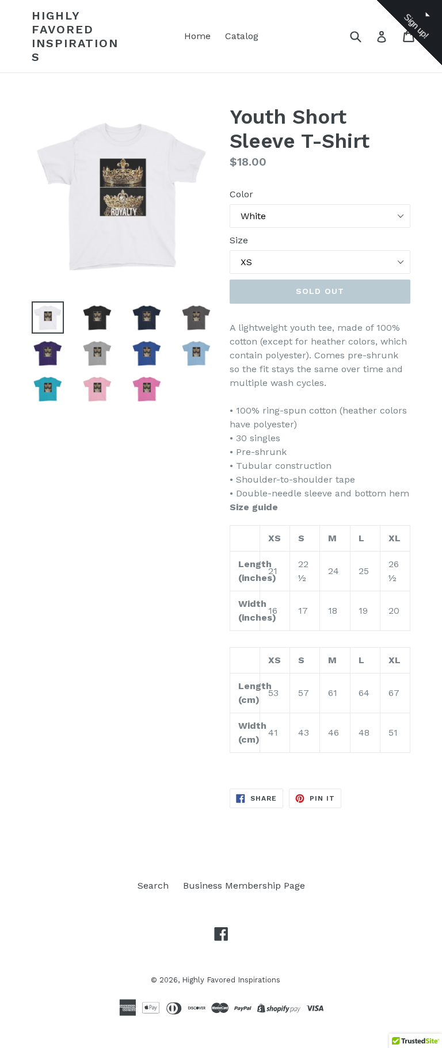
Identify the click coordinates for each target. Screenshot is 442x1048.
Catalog (241, 35)
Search (153, 885)
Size (239, 240)
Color (241, 194)
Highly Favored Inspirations (75, 36)
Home (197, 35)
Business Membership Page (244, 885)
